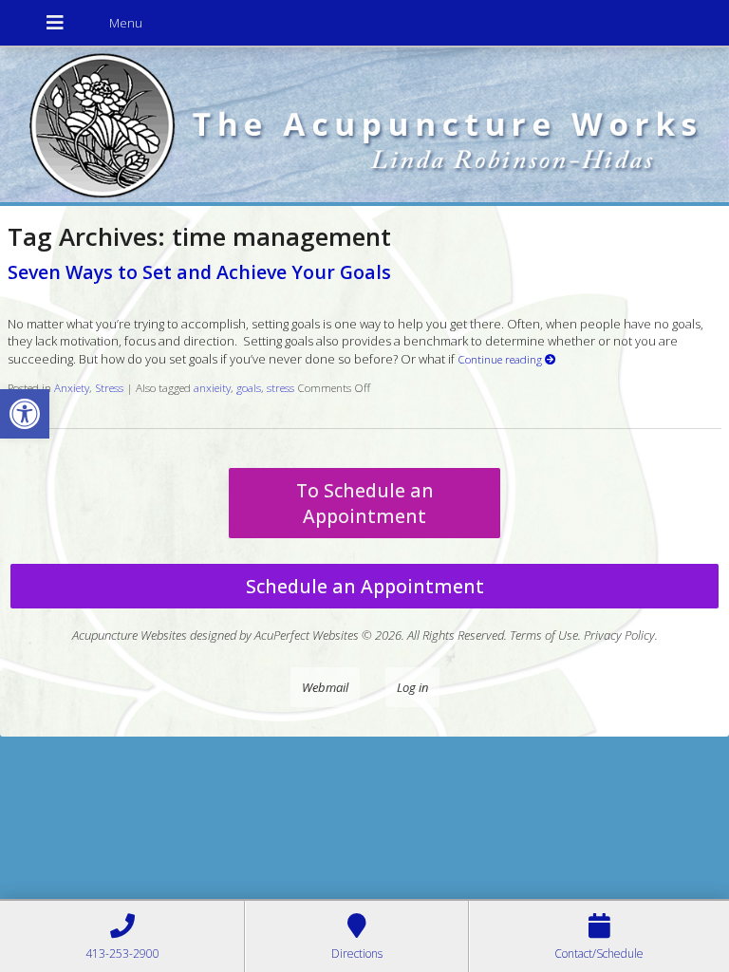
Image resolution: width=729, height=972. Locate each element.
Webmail (325, 687)
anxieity (212, 387)
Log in (412, 687)
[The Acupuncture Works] (364, 126)
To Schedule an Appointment (365, 503)
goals (248, 387)
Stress (109, 387)
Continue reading (501, 358)
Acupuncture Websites (129, 635)
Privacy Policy (619, 635)
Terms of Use (544, 635)
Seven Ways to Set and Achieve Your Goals (199, 272)
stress (280, 387)
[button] (24, 414)
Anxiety (71, 387)
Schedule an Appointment (365, 586)
